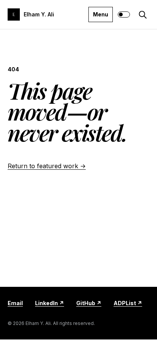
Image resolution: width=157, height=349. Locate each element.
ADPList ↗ (128, 303)
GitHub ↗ (88, 303)
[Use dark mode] (124, 14)
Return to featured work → (47, 166)
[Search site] (142, 14)
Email (15, 303)
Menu (100, 14)
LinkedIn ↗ (49, 303)
